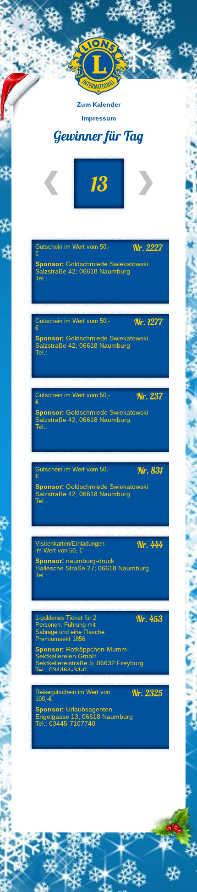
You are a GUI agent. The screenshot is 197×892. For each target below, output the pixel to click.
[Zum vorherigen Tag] (51, 182)
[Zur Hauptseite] (98, 66)
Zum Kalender (98, 104)
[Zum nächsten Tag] (145, 182)
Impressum (99, 118)
